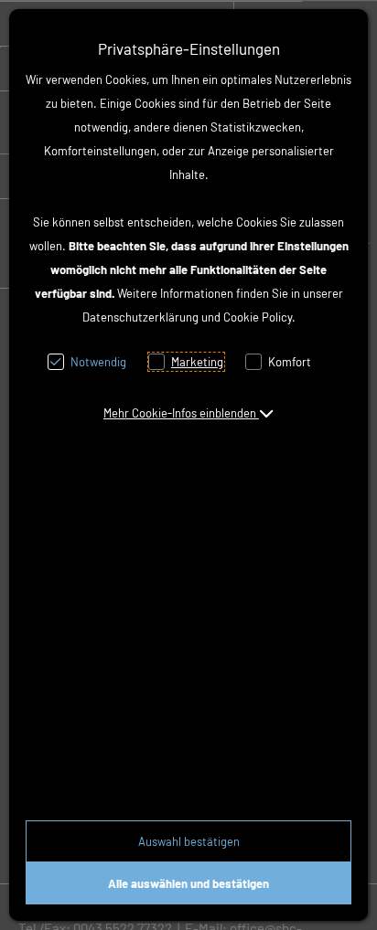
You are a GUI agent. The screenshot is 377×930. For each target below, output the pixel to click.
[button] (188, 412)
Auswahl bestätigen (189, 841)
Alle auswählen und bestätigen (188, 883)
